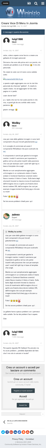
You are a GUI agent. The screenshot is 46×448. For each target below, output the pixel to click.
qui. (4, 151)
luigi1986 (12, 26)
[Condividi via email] (31, 432)
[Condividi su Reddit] (23, 432)
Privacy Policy (17, 439)
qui (36, 141)
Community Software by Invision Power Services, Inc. (23, 444)
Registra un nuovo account (23, 391)
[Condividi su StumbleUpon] (27, 432)
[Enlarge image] (31, 65)
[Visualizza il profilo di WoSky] (6, 124)
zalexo (16, 214)
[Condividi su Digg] (15, 432)
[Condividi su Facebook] (7, 432)
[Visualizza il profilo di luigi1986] (6, 41)
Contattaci (30, 439)
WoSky (16, 123)
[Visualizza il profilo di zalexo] (6, 216)
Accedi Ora (23, 405)
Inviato (11, 50)
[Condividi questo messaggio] (41, 50)
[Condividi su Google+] (11, 432)
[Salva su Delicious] (19, 432)
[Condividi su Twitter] (3, 432)
